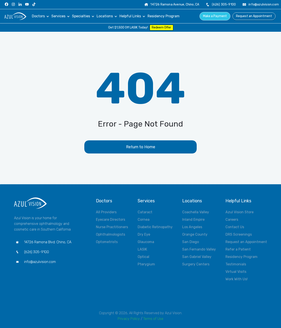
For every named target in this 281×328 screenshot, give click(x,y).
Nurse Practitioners (112, 227)
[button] (40, 16)
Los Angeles (192, 227)
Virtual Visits (235, 272)
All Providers (106, 212)
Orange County (194, 234)
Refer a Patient (238, 249)
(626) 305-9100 (224, 4)
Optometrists (107, 242)
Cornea (144, 219)
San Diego (190, 242)
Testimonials (235, 264)
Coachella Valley (195, 212)
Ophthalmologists (110, 234)
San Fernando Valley (199, 249)
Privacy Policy (129, 319)
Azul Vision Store (239, 212)
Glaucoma (146, 242)
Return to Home (140, 147)
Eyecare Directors (110, 219)
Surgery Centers (195, 264)
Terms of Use (153, 319)
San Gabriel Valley (196, 257)
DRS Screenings (238, 234)
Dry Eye (144, 234)
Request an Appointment (254, 16)
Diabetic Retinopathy (155, 227)
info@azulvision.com (264, 4)
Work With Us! (236, 279)
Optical (143, 257)
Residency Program (241, 257)
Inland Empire (193, 219)
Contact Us (234, 227)
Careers (231, 219)
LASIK (142, 249)
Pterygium (146, 264)
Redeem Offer (161, 27)
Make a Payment (215, 16)
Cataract (145, 212)
